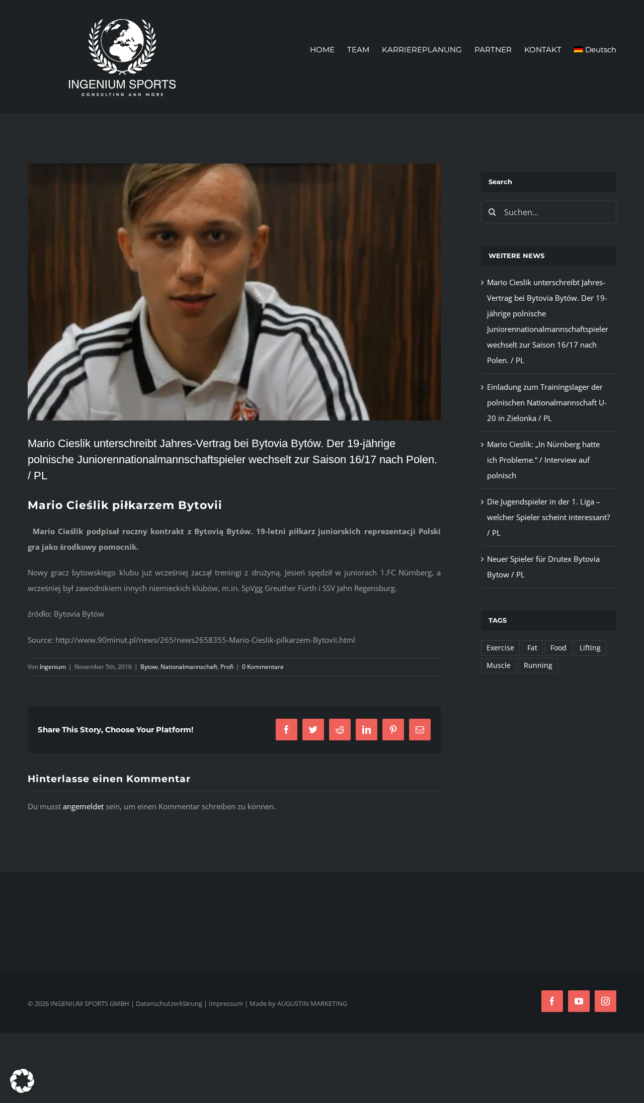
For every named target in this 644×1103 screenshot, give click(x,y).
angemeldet (83, 806)
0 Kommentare (263, 666)
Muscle (499, 665)
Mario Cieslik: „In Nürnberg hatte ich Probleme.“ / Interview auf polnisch (543, 459)
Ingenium (53, 666)
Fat (532, 647)
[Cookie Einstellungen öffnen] (22, 1090)
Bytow (148, 666)
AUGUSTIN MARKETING (312, 1003)
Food (558, 647)
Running (538, 665)
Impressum (226, 1003)
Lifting (590, 647)
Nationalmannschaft (188, 666)
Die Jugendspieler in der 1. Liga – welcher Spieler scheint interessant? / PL (548, 517)
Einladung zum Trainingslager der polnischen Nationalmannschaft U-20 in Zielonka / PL (547, 402)
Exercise (500, 647)
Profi (226, 666)
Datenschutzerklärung (169, 1003)
